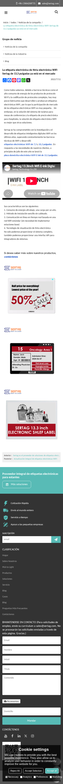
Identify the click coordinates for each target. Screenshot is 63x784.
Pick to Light (8, 567)
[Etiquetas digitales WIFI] (32, 294)
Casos (5, 596)
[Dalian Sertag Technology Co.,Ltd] (31, 12)
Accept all (52, 771)
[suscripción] (56, 539)
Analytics (27, 777)
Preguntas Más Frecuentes (14, 608)
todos (13, 22)
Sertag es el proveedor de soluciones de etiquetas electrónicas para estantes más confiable (36, 456)
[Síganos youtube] (5, 736)
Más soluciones (19, 484)
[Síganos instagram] (32, 736)
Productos (7, 573)
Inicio (5, 22)
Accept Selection (33, 771)
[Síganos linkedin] (19, 736)
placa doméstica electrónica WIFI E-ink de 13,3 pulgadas (30, 155)
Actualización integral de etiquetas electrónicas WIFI (35, 459)
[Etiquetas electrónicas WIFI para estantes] (32, 418)
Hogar (5, 555)
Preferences (42, 777)
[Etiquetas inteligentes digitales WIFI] (32, 356)
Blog (4, 591)
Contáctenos (8, 614)
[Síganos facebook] (12, 736)
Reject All (15, 771)
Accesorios (13, 701)
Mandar (31, 720)
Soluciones (7, 579)
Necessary (13, 777)
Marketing (57, 777)
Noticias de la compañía (29, 22)
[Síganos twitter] (26, 736)
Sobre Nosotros (9, 561)
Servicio (6, 585)
